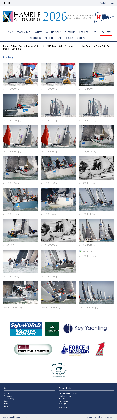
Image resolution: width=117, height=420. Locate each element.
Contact (82, 38)
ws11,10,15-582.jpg (12, 89)
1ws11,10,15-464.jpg (12, 307)
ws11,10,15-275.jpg (49, 183)
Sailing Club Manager (105, 417)
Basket (103, 3)
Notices (38, 32)
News (95, 32)
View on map (64, 408)
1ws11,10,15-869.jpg (50, 307)
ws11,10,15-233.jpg (12, 214)
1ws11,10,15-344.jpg (88, 307)
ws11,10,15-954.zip (87, 256)
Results (83, 32)
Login (111, 3)
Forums (69, 38)
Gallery (106, 32)
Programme (23, 32)
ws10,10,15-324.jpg (87, 183)
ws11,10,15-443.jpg (49, 120)
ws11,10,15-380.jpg (87, 89)
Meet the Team (53, 38)
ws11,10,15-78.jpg (49, 214)
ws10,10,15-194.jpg (49, 276)
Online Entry (53, 32)
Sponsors (35, 38)
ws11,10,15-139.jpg (87, 214)
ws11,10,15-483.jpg (87, 151)
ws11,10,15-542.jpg (12, 151)
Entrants (70, 32)
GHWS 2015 (8, 245)
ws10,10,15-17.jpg (87, 245)
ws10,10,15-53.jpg (11, 276)
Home (10, 32)
